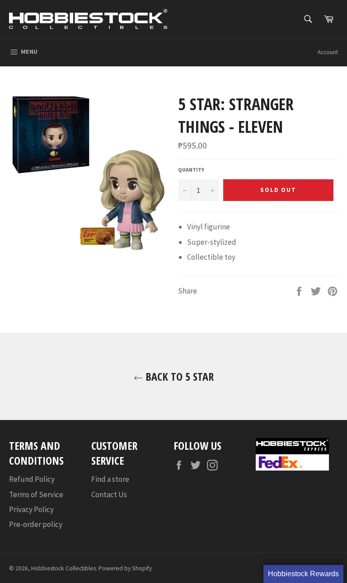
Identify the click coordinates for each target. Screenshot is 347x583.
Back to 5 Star (178, 376)
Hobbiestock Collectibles (63, 568)
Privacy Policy (31, 509)
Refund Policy (32, 479)
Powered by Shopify (125, 568)
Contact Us (109, 494)
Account (328, 52)
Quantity (191, 169)
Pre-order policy (35, 524)
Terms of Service (36, 494)
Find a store (110, 479)
